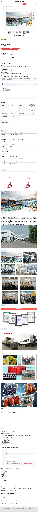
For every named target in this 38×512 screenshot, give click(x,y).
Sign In (2, 93)
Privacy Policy (33, 508)
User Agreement (24, 508)
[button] (34, 100)
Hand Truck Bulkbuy (14, 503)
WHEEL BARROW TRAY (22, 488)
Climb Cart (16, 6)
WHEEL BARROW (3, 488)
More (2, 505)
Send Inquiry (10, 48)
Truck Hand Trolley (19, 501)
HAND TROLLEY (12, 488)
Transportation (5, 6)
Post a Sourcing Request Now (27, 463)
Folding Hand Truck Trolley (28, 501)
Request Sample (17, 50)
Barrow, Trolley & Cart (11, 6)
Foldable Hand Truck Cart (5, 503)
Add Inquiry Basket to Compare (19, 35)
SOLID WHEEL (3, 490)
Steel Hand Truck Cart (12, 501)
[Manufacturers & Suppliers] (19, 1)
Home (1, 6)
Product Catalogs (14, 486)
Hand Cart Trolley (4, 501)
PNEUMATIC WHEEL (13, 490)
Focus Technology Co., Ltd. (13, 508)
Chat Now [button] (28, 48)
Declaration (28, 508)
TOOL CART (29, 488)
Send (9, 463)
